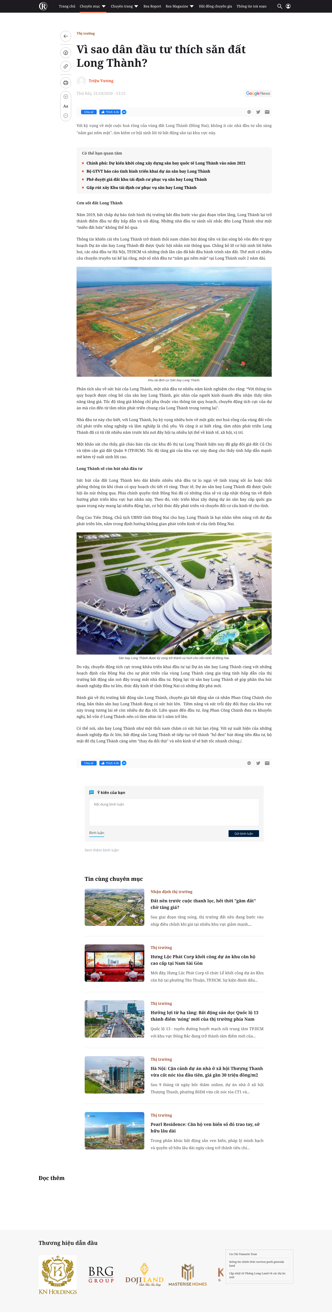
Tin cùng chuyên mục (114, 879)
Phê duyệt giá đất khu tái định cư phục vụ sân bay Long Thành (147, 179)
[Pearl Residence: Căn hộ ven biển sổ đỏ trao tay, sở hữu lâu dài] (114, 1130)
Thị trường (86, 33)
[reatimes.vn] (43, 6)
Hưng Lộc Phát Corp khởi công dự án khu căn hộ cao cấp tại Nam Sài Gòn (203, 960)
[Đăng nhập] (288, 8)
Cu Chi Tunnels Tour (243, 1254)
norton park (264, 1262)
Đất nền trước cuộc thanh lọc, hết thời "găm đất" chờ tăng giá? (203, 904)
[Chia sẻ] (65, 52)
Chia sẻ (89, 112)
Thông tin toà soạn (252, 6)
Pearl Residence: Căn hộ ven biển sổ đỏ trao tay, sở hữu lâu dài (205, 1127)
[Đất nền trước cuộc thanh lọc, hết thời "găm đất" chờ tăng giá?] (114, 907)
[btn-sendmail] (267, 112)
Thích (112, 112)
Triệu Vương (101, 80)
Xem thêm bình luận (102, 850)
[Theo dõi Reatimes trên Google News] (258, 94)
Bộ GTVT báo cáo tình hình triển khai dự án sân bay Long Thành (148, 171)
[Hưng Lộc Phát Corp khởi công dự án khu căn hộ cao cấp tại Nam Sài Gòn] (114, 963)
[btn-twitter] (258, 112)
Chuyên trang (122, 6)
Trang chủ (67, 6)
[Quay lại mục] (65, 36)
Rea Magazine (177, 6)
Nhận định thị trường (171, 891)
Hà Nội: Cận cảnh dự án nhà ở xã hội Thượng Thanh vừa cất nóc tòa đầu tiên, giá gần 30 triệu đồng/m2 (207, 1071)
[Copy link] (65, 66)
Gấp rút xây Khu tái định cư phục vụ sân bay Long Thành (142, 187)
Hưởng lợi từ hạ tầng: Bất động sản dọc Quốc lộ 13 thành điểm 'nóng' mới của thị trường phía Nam (204, 1016)
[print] (65, 82)
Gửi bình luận (243, 834)
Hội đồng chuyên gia (215, 6)
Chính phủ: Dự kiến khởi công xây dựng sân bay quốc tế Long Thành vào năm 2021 (166, 163)
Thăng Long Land (257, 1273)
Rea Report (152, 6)
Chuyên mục (90, 6)
